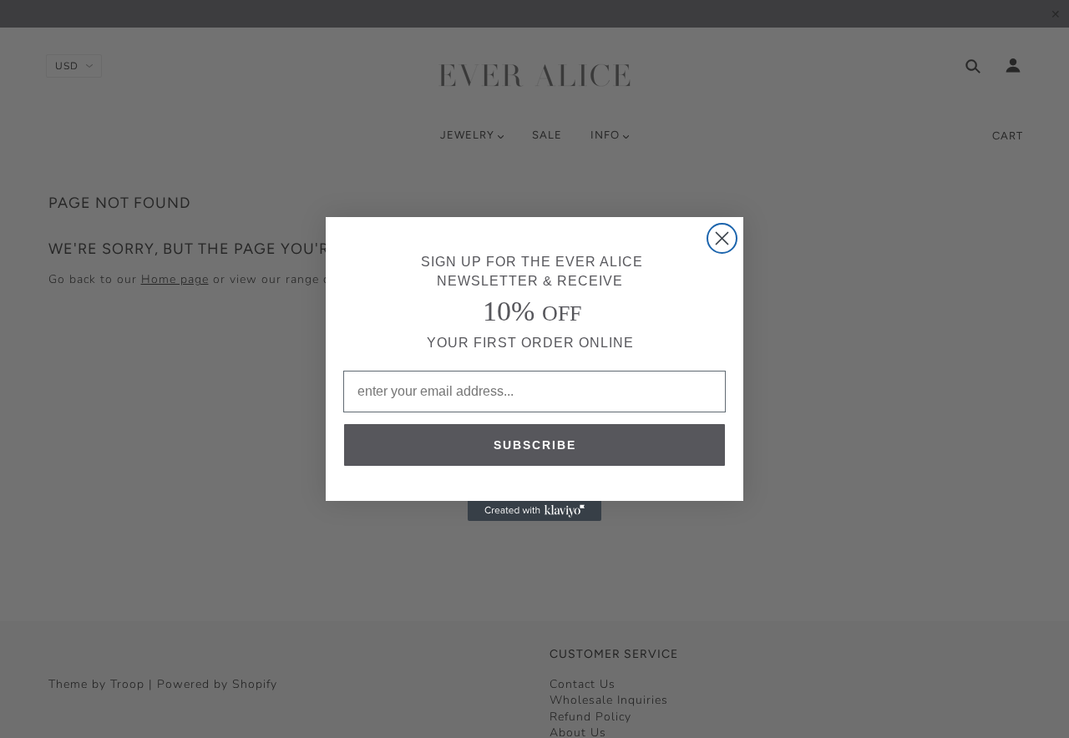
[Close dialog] (722, 238)
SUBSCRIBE (535, 445)
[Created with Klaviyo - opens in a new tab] (534, 511)
